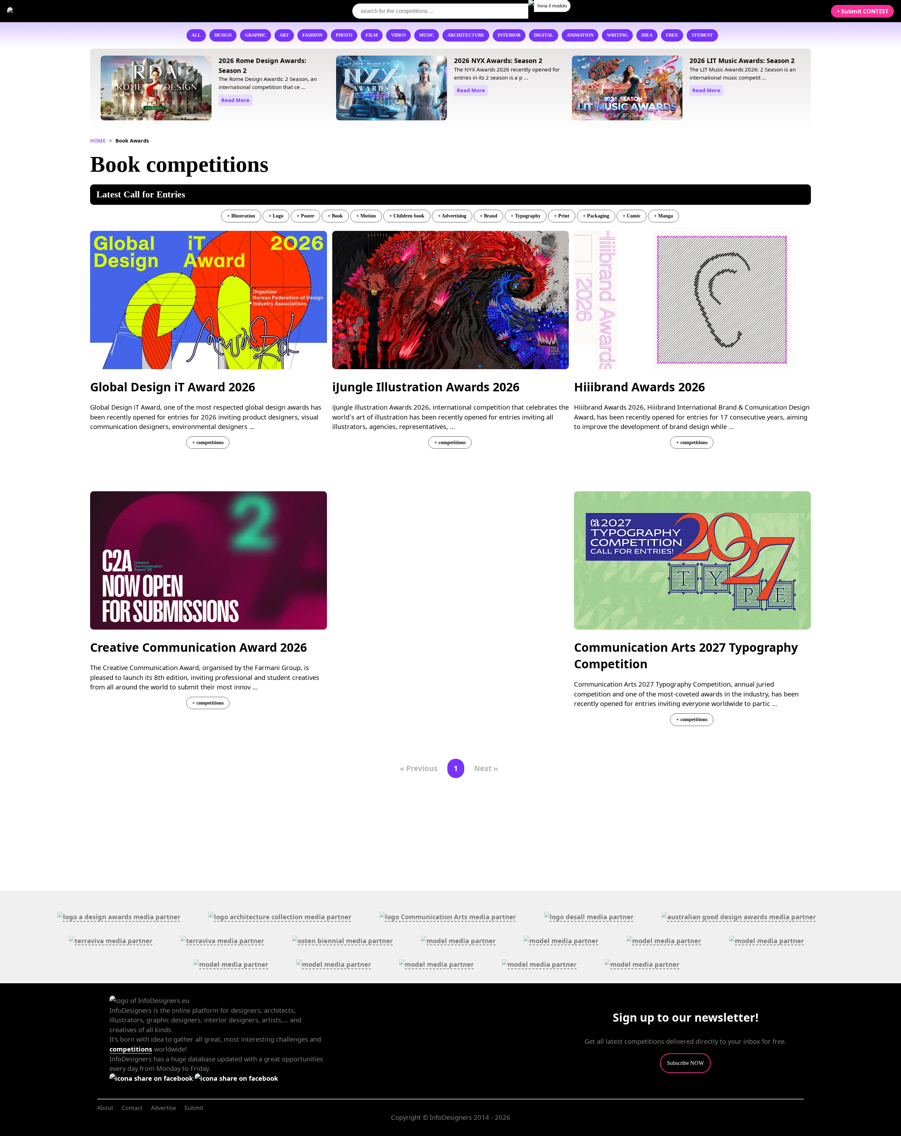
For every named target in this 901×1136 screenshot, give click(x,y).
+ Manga (663, 216)
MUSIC (426, 35)
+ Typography (526, 216)
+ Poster (305, 216)
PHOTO (344, 35)
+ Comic (632, 216)
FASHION (312, 35)
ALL (196, 35)
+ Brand (488, 216)
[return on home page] (49, 11)
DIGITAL (543, 35)
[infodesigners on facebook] (152, 1078)
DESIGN (223, 35)
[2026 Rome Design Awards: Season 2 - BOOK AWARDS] (156, 89)
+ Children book (406, 216)
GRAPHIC (255, 35)
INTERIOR (509, 35)
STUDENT (702, 35)
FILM (372, 35)
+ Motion (366, 216)
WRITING (617, 35)
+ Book (335, 216)
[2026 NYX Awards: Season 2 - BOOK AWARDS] (391, 89)
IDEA (647, 35)
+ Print (561, 216)
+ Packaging (596, 216)
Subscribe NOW (685, 1063)
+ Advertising (452, 216)
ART (284, 35)
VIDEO (398, 35)
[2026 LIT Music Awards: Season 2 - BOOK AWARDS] (627, 89)
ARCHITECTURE (465, 35)
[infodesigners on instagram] (236, 1078)
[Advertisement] (450, 576)
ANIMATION (580, 35)
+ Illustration (241, 216)
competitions (130, 1049)
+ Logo (276, 216)
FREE (672, 35)
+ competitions (207, 442)
